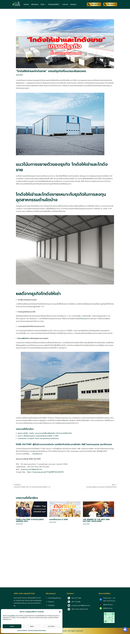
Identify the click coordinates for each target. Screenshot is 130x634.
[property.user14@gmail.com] (79, 605)
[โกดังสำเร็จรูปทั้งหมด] (53, 598)
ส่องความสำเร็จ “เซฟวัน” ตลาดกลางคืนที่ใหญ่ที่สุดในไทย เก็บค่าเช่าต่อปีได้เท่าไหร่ (45, 433)
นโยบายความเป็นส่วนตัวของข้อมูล (37, 630)
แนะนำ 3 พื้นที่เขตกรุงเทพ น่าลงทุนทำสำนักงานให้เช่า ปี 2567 (38, 436)
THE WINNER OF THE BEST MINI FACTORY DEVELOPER (96, 520)
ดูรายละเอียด (51, 626)
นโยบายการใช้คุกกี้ (22, 630)
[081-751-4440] (74, 601)
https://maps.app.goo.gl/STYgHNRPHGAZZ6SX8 (45, 472)
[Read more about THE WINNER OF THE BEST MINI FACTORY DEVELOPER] (98, 509)
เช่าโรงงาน (82, 318)
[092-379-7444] (74, 598)
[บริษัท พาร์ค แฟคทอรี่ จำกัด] (78, 609)
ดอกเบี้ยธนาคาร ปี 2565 (58, 519)
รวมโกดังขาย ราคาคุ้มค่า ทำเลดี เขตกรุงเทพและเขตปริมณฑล (38, 438)
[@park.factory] (106, 604)
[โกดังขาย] (50, 601)
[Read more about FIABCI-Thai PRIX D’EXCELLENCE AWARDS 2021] (31, 509)
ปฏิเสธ (32, 626)
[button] (60, 612)
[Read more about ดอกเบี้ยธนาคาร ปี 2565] (65, 509)
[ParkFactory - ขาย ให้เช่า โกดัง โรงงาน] (107, 599)
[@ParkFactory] (105, 608)
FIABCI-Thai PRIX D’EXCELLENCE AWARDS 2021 (30, 520)
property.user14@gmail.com (31, 469)
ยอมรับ (12, 626)
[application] (45, 4)
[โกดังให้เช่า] (50, 605)
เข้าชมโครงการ (37, 454)
